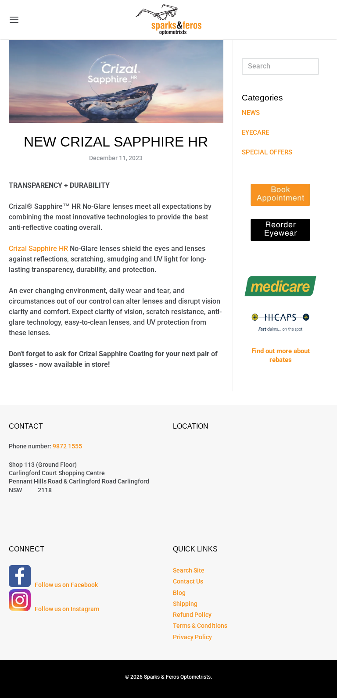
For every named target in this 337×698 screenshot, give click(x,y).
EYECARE (255, 132)
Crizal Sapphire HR (38, 248)
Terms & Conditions (200, 625)
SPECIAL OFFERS (267, 152)
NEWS (251, 113)
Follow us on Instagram (65, 608)
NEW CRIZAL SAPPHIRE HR (116, 142)
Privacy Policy (192, 637)
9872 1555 (67, 446)
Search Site (188, 570)
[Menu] (41, 19)
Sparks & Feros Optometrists (177, 677)
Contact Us (188, 581)
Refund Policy (192, 614)
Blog (179, 592)
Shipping (185, 603)
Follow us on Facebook (65, 584)
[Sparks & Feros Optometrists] (168, 19)
